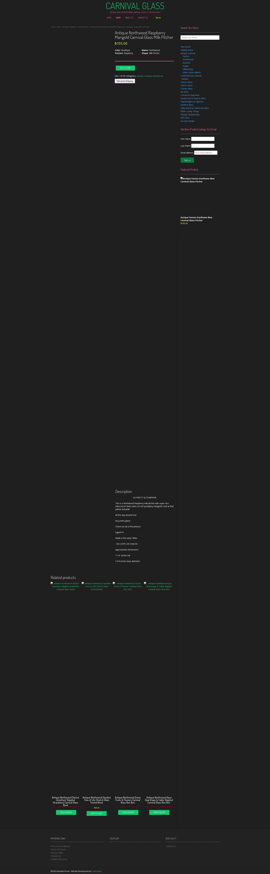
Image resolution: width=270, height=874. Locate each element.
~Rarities (185, 79)
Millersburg (188, 69)
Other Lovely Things (190, 111)
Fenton (186, 56)
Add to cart (125, 68)
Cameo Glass (187, 88)
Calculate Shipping (125, 81)
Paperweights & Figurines (192, 101)
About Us (129, 17)
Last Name (186, 145)
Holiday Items (187, 50)
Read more (66, 812)
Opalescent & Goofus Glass (193, 98)
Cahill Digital (96, 871)
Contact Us (143, 17)
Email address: (187, 152)
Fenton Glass (187, 82)
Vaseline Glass (187, 104)
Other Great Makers (192, 72)
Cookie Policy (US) (59, 859)
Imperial (186, 62)
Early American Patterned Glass (195, 108)
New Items (186, 46)
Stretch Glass (187, 85)
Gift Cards (185, 117)
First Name (186, 139)
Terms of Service (58, 849)
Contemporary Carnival (191, 75)
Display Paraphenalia (190, 114)
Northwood (83, 27)
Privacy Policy (57, 852)
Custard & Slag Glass (190, 95)
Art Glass (185, 92)
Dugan (186, 66)
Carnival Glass (135, 5)
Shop (118, 17)
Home (109, 17)
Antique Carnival (69, 27)
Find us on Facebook (60, 846)
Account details (187, 121)
